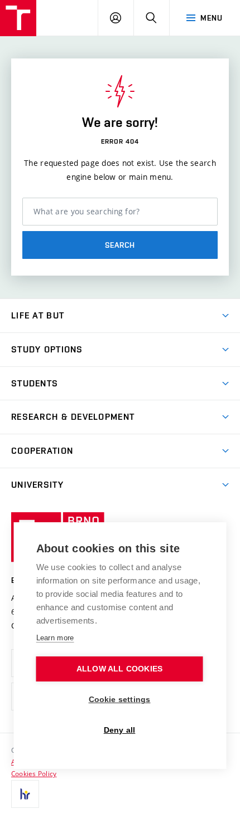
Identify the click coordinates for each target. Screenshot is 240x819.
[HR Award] (25, 794)
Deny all (120, 730)
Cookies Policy (33, 773)
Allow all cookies (119, 669)
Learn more (55, 638)
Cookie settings (120, 699)
